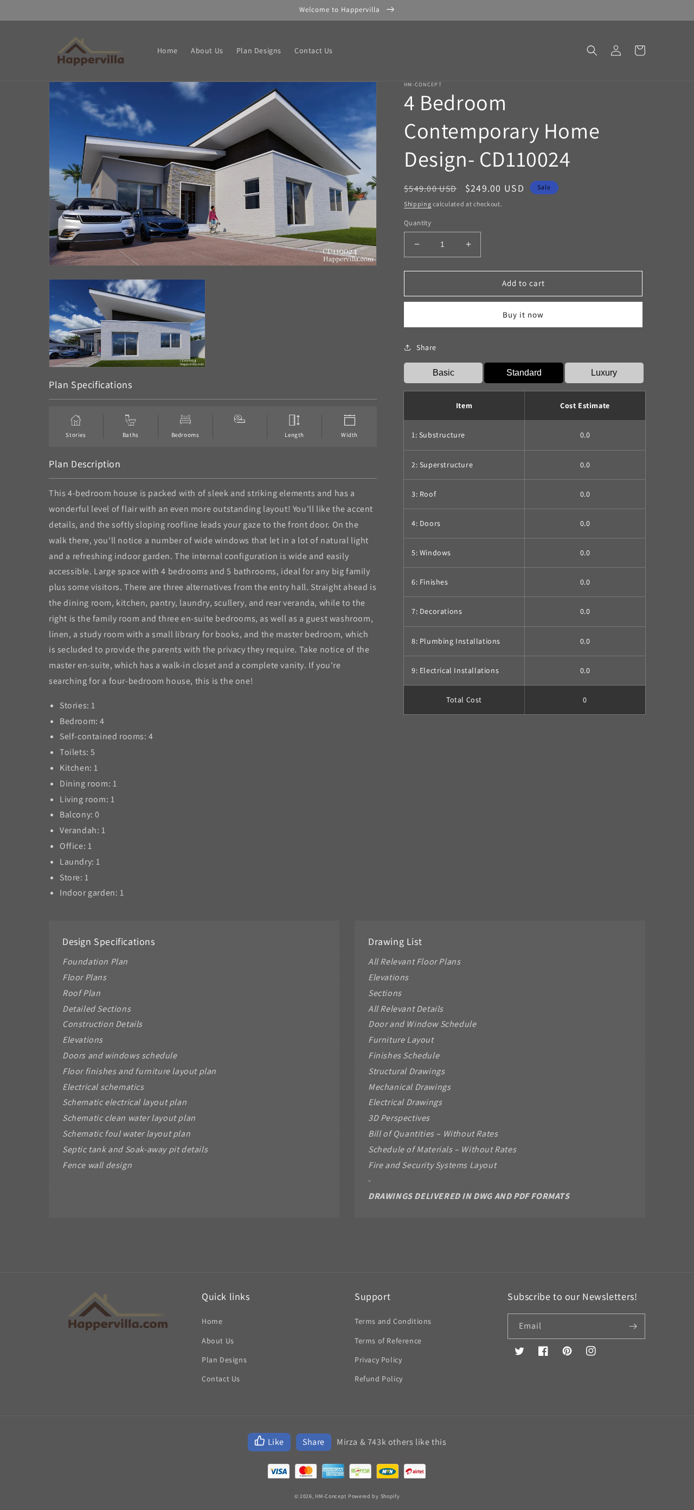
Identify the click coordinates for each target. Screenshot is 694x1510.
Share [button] (426, 347)
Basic (443, 372)
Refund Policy (379, 1379)
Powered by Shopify (374, 1496)
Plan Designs (224, 1360)
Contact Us (221, 1379)
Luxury (604, 372)
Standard (524, 372)
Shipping (418, 204)
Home (212, 1321)
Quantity (417, 222)
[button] (592, 50)
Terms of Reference (388, 1341)
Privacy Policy (378, 1360)
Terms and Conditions (393, 1321)
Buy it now (523, 314)
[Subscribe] (633, 1326)
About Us (218, 1341)
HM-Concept (330, 1496)
